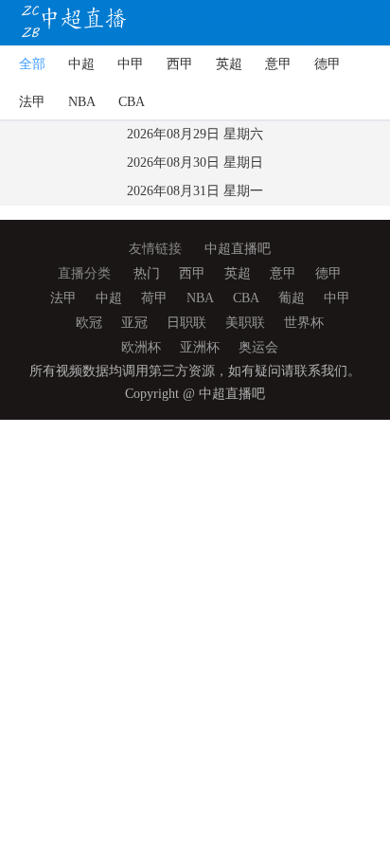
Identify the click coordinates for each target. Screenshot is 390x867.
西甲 (180, 64)
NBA (82, 102)
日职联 (186, 323)
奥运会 (258, 347)
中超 (81, 64)
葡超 (291, 298)
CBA (131, 102)
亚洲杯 (200, 347)
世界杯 (304, 323)
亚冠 (134, 323)
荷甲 (154, 298)
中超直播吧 (237, 249)
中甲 (130, 64)
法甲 (32, 102)
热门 (146, 273)
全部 (32, 64)
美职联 (245, 323)
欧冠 (89, 323)
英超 (229, 64)
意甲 (278, 64)
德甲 (327, 64)
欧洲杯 (141, 347)
